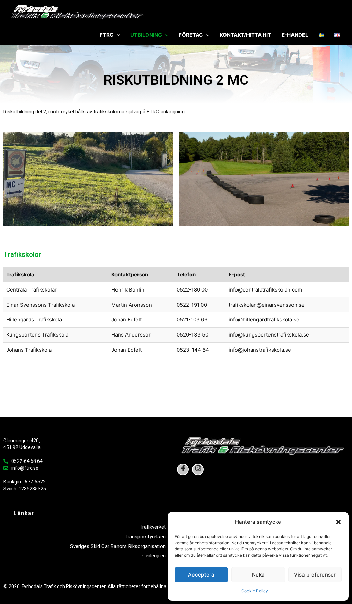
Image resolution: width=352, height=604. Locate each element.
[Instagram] (198, 469)
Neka (258, 574)
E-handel (295, 35)
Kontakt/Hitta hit (245, 35)
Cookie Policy (254, 590)
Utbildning (146, 35)
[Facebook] (183, 469)
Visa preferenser (315, 574)
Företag (191, 35)
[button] (338, 521)
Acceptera (201, 574)
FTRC (106, 35)
